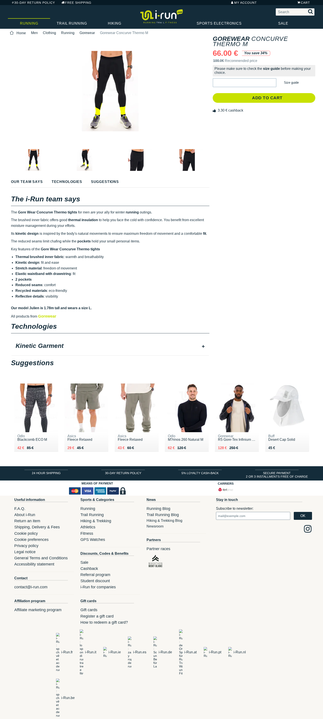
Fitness (86, 533)
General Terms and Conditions (41, 558)
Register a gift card (97, 616)
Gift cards (88, 610)
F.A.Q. (19, 508)
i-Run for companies (98, 587)
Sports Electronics (219, 23)
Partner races (158, 549)
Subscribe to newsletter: (234, 508)
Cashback (89, 568)
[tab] (110, 346)
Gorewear (87, 33)
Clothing (49, 33)
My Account (245, 2)
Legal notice (25, 552)
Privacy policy (26, 546)
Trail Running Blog (163, 515)
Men (34, 33)
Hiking (114, 23)
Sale (283, 23)
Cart (305, 2)
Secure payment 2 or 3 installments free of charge (277, 474)
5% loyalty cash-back (200, 473)
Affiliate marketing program (38, 610)
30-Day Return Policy (34, 2)
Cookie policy (26, 533)
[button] (244, 82)
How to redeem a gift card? (104, 622)
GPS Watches (92, 539)
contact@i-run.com (30, 587)
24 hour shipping (46, 473)
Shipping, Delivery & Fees (37, 527)
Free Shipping (78, 2)
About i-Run (24, 515)
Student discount (95, 581)
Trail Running (72, 23)
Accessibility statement (34, 564)
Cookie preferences (31, 539)
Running (29, 23)
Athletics (87, 527)
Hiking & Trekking (95, 521)
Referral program (95, 575)
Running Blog (158, 508)
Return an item (27, 521)
